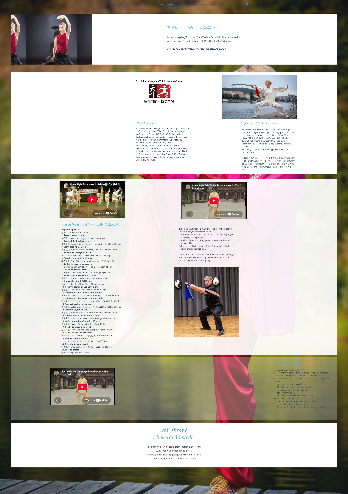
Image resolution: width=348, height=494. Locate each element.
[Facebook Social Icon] (246, 4)
